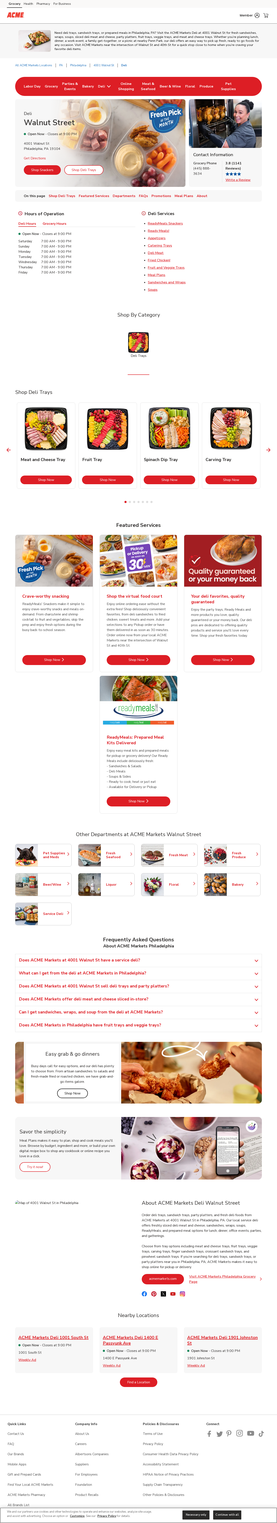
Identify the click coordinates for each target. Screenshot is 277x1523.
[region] (138, 1515)
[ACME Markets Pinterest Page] (229, 1435)
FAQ (11, 1444)
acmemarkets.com (166, 1278)
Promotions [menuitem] (161, 196)
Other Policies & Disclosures (163, 1495)
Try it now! (38, 1166)
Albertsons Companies (92, 1454)
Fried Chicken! (159, 260)
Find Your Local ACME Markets (30, 1485)
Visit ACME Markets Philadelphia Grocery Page (225, 1279)
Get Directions (35, 158)
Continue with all (227, 1515)
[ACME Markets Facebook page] (210, 1435)
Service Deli (55, 914)
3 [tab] (134, 502)
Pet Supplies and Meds (55, 855)
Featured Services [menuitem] (94, 196)
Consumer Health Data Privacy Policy (170, 1454)
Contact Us (16, 1434)
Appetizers (157, 238)
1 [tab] (125, 502)
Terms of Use (153, 1434)
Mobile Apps (17, 1464)
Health (28, 4)
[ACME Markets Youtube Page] (251, 1435)
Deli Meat (156, 253)
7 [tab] (151, 502)
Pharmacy (43, 4)
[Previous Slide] (9, 450)
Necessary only (196, 1515)
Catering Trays (160, 245)
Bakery (244, 884)
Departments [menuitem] (124, 196)
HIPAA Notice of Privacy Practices (168, 1474)
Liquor (118, 884)
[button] (249, 15)
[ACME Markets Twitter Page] (219, 1435)
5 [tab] (143, 502)
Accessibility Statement (161, 1464)
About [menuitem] (202, 196)
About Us (82, 1434)
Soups (153, 289)
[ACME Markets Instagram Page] (240, 1435)
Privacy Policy (153, 1444)
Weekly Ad (27, 1360)
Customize (77, 1516)
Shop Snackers (42, 170)
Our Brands (16, 1454)
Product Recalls (86, 1495)
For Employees (86, 1474)
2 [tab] (130, 502)
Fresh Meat (181, 855)
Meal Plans (156, 275)
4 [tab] (138, 502)
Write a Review (238, 180)
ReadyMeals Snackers (165, 223)
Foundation (83, 1485)
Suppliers (82, 1464)
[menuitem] (32, 86)
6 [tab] (147, 502)
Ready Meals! (158, 230)
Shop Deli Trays (84, 170)
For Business (62, 4)
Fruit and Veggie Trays (166, 267)
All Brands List (18, 1505)
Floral (181, 884)
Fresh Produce (244, 855)
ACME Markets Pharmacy (26, 1495)
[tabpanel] (46, 446)
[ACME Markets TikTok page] (261, 1435)
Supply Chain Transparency (163, 1485)
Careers (81, 1444)
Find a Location (142, 1382)
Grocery (14, 4)
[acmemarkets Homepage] (15, 15)
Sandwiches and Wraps (167, 282)
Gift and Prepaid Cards (24, 1474)
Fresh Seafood (118, 855)
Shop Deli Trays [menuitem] (62, 196)
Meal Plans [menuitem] (184, 196)
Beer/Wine (55, 884)
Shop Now (55, 479)
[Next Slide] (268, 450)
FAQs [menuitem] (143, 196)
